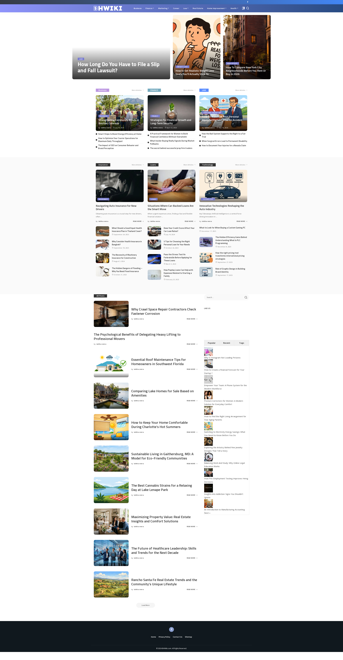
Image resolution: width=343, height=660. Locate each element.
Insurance (103, 164)
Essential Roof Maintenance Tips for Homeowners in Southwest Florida (158, 362)
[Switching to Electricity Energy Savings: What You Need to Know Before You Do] (208, 425)
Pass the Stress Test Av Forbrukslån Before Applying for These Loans (178, 257)
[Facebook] (247, 2)
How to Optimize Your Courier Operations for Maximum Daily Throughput (118, 140)
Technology (207, 164)
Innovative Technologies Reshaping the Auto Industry (221, 207)
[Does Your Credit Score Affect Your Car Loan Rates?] (154, 231)
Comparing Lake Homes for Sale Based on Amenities (162, 393)
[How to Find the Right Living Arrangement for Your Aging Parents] (208, 410)
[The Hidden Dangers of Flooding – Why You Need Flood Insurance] (102, 271)
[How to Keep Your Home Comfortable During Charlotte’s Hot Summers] (111, 427)
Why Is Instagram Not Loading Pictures (222, 357)
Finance (155, 116)
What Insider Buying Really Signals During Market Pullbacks (172, 142)
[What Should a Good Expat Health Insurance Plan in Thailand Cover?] (102, 231)
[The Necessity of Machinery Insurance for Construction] (102, 258)
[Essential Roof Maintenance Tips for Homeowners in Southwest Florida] (111, 364)
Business (102, 90)
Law (81, 59)
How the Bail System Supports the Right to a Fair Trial (224, 135)
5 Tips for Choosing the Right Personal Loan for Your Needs (177, 243)
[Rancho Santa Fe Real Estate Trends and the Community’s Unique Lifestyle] (111, 584)
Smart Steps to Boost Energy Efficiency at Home (119, 133)
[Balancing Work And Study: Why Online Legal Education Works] (208, 456)
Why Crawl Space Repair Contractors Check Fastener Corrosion (163, 311)
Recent (226, 343)
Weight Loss (182, 67)
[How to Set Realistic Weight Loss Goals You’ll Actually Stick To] (196, 47)
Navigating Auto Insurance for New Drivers (116, 207)
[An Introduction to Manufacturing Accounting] (208, 503)
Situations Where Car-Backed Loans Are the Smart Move (170, 207)
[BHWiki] (108, 8)
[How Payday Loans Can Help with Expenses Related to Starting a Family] (154, 275)
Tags (241, 343)
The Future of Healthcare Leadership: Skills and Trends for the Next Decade (163, 550)
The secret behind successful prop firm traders (171, 148)
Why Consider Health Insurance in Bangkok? (127, 243)
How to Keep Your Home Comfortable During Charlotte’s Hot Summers (159, 424)
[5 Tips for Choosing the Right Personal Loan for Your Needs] (154, 245)
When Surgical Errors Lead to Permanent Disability (224, 141)
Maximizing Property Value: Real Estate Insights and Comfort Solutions (161, 519)
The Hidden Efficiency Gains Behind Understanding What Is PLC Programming (231, 240)
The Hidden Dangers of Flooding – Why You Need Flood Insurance (127, 270)
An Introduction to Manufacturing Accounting (224, 509)
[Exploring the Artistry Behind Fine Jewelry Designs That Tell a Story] (208, 441)
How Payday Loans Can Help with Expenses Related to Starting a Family (178, 273)
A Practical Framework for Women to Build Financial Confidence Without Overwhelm (169, 135)
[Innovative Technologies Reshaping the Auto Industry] (223, 186)
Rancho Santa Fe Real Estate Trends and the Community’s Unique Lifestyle (164, 582)
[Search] (247, 8)
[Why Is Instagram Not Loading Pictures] (208, 351)
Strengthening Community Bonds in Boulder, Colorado (118, 121)
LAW (204, 90)
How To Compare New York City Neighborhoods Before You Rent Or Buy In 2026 (246, 70)
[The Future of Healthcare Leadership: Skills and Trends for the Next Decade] (111, 553)
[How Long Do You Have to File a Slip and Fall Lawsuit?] (121, 47)
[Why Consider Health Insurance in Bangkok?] (102, 245)
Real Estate (232, 63)
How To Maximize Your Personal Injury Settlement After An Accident (222, 118)
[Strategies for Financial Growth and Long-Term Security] (171, 113)
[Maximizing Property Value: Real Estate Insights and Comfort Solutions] (111, 521)
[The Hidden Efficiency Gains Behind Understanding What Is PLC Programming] (206, 242)
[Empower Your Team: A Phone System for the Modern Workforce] (208, 379)
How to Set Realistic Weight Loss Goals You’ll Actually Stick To (195, 72)
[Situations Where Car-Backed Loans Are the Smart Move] (171, 186)
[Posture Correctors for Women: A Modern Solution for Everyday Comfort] (208, 394)
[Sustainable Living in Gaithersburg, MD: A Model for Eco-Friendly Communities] (111, 459)
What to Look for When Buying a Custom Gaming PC (222, 227)
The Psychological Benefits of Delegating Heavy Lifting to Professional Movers (137, 336)
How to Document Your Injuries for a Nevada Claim (224, 145)
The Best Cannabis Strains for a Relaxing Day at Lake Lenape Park (161, 487)
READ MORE (158, 77)
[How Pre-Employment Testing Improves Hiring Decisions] (208, 472)
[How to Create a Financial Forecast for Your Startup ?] (208, 363)
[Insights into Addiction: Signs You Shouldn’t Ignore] (208, 487)
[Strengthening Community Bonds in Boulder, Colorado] (120, 113)
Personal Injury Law (212, 113)
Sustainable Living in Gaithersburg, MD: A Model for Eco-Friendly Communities (162, 456)
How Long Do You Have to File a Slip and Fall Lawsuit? (119, 67)
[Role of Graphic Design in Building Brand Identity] (206, 272)
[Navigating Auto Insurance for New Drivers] (120, 186)
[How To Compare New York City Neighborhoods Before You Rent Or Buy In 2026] (247, 47)
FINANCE (154, 90)
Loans (153, 164)
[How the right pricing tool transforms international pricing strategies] (206, 257)
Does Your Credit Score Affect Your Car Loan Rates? (179, 230)
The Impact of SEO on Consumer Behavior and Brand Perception (118, 147)
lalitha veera (85, 77)
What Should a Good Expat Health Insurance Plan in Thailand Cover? (127, 230)
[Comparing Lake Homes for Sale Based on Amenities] (111, 396)
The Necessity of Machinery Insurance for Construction (124, 256)
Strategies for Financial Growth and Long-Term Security (170, 121)
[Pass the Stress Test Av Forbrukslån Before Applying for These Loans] (154, 259)
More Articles (137, 90)
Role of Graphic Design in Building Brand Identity (230, 270)
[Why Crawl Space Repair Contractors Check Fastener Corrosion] (111, 314)
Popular (212, 343)
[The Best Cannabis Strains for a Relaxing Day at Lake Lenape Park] (111, 490)
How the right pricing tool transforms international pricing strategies (230, 255)
